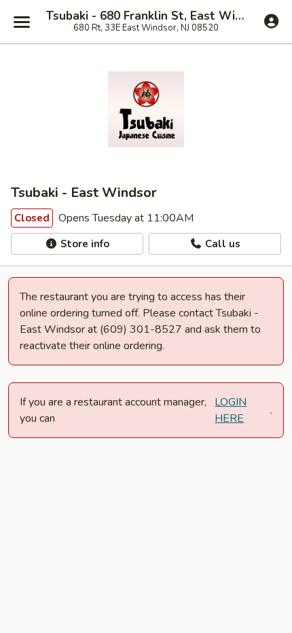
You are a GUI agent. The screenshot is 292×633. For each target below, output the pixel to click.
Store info (83, 244)
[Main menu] (21, 21)
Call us (221, 244)
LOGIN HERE (231, 410)
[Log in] (271, 21)
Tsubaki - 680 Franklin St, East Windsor (146, 16)
